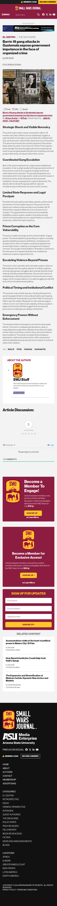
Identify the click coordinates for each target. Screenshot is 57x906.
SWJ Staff (21, 379)
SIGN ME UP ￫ (28, 575)
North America (11, 876)
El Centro (9, 37)
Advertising (9, 783)
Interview (8, 811)
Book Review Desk (12, 833)
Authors (7, 772)
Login (52, 445)
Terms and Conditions (27, 890)
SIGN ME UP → (33, 513)
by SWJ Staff (8, 58)
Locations (8, 853)
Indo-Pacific (9, 868)
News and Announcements (17, 841)
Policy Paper (9, 822)
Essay (6, 803)
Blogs (6, 845)
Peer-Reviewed (11, 826)
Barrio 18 (11, 349)
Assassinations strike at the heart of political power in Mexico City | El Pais (28, 642)
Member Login (30, 2)
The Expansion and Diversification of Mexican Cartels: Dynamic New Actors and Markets (27, 678)
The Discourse (27, 37)
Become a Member (48, 2)
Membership (9, 779)
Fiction (6, 837)
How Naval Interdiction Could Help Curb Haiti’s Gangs (26, 659)
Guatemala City (40, 349)
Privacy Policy (9, 890)
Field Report (9, 830)
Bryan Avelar (12, 118)
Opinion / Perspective (14, 807)
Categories (9, 791)
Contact (7, 776)
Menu (6, 14)
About (6, 768)
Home (6, 764)
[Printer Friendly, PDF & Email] (15, 109)
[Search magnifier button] (38, 14)
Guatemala (28, 349)
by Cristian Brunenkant (13, 685)
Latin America (10, 872)
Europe (7, 861)
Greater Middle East (14, 864)
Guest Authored (12, 814)
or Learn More (32, 517)
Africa (6, 857)
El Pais (24, 118)
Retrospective (11, 799)
